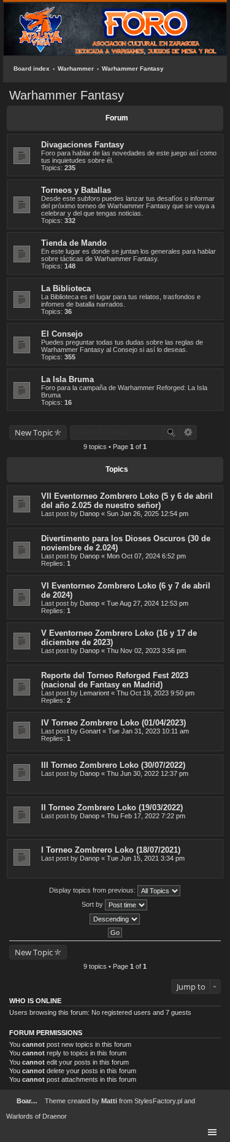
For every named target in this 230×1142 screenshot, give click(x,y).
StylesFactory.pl (158, 1101)
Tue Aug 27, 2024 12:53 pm (147, 603)
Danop (89, 513)
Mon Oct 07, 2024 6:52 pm (146, 556)
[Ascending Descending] (115, 919)
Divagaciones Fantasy (82, 144)
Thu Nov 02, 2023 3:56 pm (146, 650)
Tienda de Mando (74, 243)
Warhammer (76, 68)
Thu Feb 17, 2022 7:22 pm (146, 815)
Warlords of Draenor (36, 1116)
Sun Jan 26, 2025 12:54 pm (147, 513)
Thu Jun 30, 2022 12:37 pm (147, 773)
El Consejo (62, 333)
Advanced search (188, 432)
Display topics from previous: (93, 890)
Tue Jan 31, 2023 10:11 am (148, 731)
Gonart (90, 731)
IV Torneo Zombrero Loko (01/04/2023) (113, 722)
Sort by (93, 904)
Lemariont (94, 693)
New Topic (34, 432)
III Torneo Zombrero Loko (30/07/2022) (113, 765)
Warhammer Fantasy (133, 68)
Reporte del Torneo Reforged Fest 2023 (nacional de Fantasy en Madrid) (114, 680)
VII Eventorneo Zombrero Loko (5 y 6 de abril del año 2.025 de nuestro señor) (127, 500)
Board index (31, 68)
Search (171, 432)
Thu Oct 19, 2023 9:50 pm (155, 693)
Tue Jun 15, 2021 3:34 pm (146, 858)
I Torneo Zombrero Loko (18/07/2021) (110, 850)
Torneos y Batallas (76, 190)
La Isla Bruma (67, 379)
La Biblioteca (66, 288)
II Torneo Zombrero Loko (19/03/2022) (112, 807)
